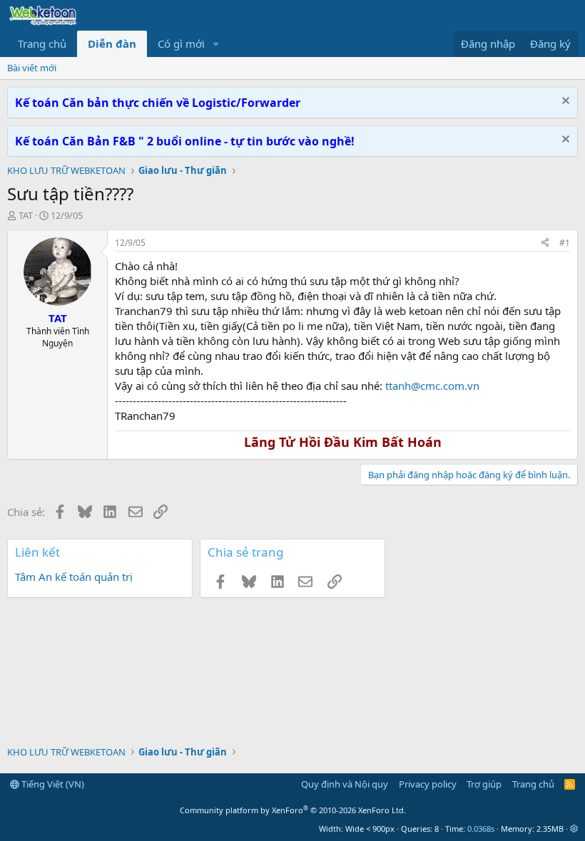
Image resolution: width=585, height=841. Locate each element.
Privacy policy (428, 784)
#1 (564, 243)
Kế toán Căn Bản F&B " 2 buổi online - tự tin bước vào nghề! (185, 141)
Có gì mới (181, 43)
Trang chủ (42, 43)
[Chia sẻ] (545, 243)
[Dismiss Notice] (564, 102)
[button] (216, 44)
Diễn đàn (112, 43)
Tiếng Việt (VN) (51, 784)
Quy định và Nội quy (344, 784)
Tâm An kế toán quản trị (74, 576)
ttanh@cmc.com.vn (432, 385)
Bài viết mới (31, 67)
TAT (26, 215)
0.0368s (480, 828)
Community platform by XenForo (293, 810)
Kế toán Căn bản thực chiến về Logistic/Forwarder (157, 102)
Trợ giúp (484, 784)
